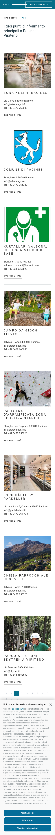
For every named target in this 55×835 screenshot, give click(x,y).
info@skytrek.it (12, 671)
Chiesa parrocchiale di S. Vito (26, 577)
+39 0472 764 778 (18, 513)
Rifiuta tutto (27, 820)
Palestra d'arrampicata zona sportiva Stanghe (25, 414)
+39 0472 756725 (17, 594)
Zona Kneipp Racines (26, 93)
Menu (6, 5)
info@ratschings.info (15, 104)
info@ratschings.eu (14, 181)
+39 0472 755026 (17, 433)
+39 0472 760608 (17, 107)
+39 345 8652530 (17, 674)
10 (16, 698)
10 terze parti (18, 709)
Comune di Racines (23, 169)
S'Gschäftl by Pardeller (18, 496)
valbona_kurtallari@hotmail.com (21, 265)
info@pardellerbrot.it (15, 510)
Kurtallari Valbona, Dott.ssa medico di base (26, 250)
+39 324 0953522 (17, 268)
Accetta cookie (27, 813)
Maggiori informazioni (27, 828)
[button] (50, 704)
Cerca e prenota (38, 5)
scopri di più (13, 115)
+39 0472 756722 (17, 184)
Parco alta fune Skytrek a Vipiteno (24, 657)
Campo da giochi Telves (21, 332)
